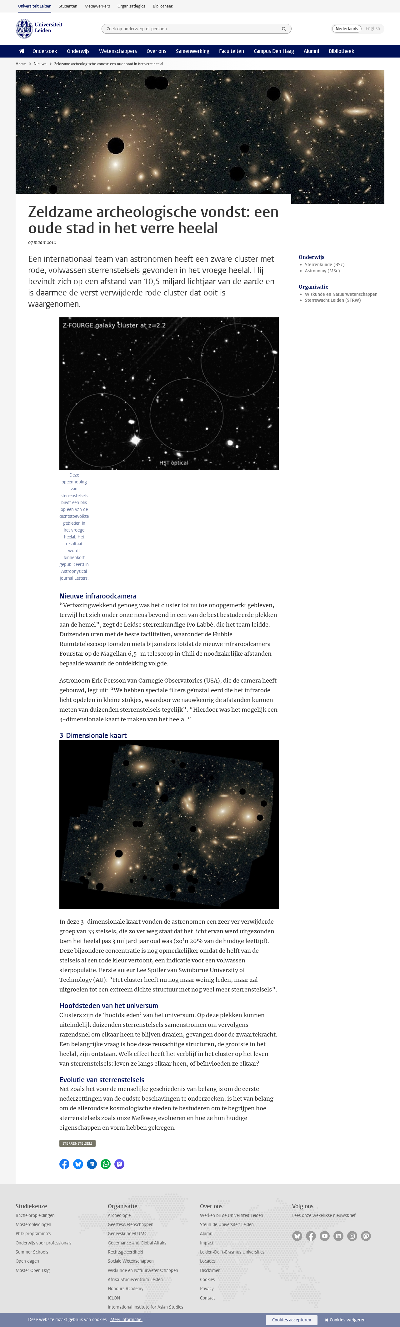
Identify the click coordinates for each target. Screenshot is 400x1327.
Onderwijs (78, 51)
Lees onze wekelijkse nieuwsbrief (324, 1216)
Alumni (311, 51)
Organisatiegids (131, 6)
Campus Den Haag (274, 51)
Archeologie (119, 1216)
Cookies (207, 1280)
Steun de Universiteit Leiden (227, 1225)
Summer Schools (32, 1252)
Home (21, 63)
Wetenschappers (118, 51)
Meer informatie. (126, 1320)
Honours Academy (125, 1289)
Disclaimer (210, 1271)
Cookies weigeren (348, 1320)
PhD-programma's (33, 1234)
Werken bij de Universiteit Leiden (231, 1216)
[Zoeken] (284, 29)
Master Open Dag (33, 1271)
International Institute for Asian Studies (145, 1307)
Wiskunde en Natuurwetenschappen (341, 294)
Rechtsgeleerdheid (125, 1252)
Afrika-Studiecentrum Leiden (135, 1280)
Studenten (68, 6)
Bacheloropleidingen (35, 1216)
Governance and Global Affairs (137, 1243)
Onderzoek (44, 51)
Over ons (156, 51)
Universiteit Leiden (34, 6)
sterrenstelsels (77, 1143)
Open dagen (27, 1261)
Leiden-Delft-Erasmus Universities (232, 1252)
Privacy (207, 1289)
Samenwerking (192, 51)
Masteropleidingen (33, 1225)
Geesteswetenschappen (130, 1225)
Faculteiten (231, 51)
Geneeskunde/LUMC (127, 1234)
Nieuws (40, 63)
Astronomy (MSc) (322, 271)
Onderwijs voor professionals (43, 1243)
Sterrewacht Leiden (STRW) (333, 300)
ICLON (114, 1298)
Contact (207, 1298)
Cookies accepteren (291, 1320)
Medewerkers (97, 6)
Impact (206, 1243)
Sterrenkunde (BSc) (325, 265)
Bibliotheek (163, 6)
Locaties (208, 1261)
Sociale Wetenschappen (131, 1261)
